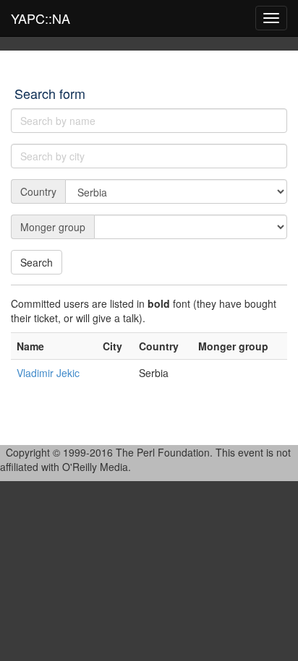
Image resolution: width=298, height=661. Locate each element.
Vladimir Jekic (48, 373)
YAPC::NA (40, 18)
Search (36, 262)
